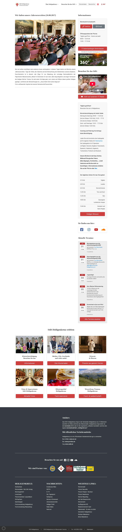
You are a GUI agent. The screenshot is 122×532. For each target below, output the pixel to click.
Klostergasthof (19, 492)
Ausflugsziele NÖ (83, 504)
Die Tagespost (51, 494)
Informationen (29, 363)
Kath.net (49, 509)
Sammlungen (18, 502)
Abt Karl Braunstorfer (84, 499)
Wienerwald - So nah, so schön (87, 509)
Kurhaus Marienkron (83, 514)
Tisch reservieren (61, 396)
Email (100, 26)
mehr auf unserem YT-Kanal (94, 97)
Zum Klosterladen (61, 363)
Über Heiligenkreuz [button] (51, 4)
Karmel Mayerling (83, 497)
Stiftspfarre (18, 499)
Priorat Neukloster (83, 494)
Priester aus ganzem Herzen (92, 363)
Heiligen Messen (92, 214)
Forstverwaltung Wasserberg (23, 507)
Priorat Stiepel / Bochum (85, 492)
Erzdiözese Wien (51, 487)
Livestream (18, 494)
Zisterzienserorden (52, 502)
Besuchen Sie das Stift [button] (68, 4)
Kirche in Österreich (52, 499)
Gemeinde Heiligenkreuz (85, 512)
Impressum (90, 529)
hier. (96, 168)
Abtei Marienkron (83, 517)
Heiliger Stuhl (50, 504)
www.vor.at (72, 439)
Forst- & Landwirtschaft (92, 396)
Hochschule (18, 487)
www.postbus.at (70, 441)
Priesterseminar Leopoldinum (23, 497)
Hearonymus (98, 141)
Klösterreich (81, 502)
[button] (97, 4)
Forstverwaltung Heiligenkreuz (24, 504)
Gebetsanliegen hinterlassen (93, 49)
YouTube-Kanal (98, 247)
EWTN (48, 489)
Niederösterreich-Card (84, 507)
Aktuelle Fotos (29, 396)
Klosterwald (81, 487)
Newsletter (92, 4)
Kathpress (50, 497)
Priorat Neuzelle (83, 489)
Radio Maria (50, 507)
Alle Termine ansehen (92, 319)
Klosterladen (82, 4)
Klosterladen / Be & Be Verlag (23, 489)
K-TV (48, 492)
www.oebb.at (69, 444)
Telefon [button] (87, 26)
